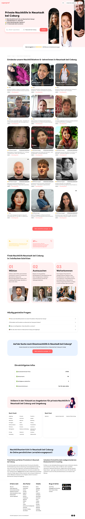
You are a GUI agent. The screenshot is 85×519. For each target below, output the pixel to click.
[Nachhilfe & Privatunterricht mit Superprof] (6, 3)
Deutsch (24, 496)
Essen (37, 499)
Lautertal (32, 426)
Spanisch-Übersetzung (71, 416)
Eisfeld (21, 424)
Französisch (25, 497)
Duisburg (38, 509)
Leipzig (31, 418)
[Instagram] (74, 515)
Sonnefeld (22, 434)
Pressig (10, 432)
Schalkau (32, 432)
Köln (37, 491)
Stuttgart (11, 422)
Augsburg (11, 416)
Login (80, 2)
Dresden (21, 416)
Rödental (22, 432)
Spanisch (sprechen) (60, 416)
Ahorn (21, 422)
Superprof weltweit (14, 491)
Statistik (25, 507)
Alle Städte (38, 510)
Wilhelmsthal (33, 434)
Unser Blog (51, 486)
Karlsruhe (22, 418)
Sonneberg (11, 434)
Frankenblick (33, 424)
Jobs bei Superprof (14, 496)
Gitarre (24, 494)
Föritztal (11, 426)
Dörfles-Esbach (12, 424)
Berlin (37, 486)
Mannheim (11, 420)
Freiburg (10, 418)
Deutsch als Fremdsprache (28, 505)
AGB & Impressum (13, 488)
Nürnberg (32, 420)
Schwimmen (25, 488)
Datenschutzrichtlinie (14, 489)
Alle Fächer (25, 510)
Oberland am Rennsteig (33, 430)
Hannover (38, 505)
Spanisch (47, 416)
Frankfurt (32, 416)
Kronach (21, 426)
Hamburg (38, 488)
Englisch (24, 493)
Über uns (11, 486)
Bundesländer (13, 494)
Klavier (24, 489)
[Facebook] (72, 515)
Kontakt (51, 491)
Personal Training (26, 509)
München (21, 420)
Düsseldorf (38, 496)
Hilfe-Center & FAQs (53, 489)
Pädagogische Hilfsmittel (54, 488)
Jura (24, 502)
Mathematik (25, 486)
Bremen (37, 502)
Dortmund (38, 497)
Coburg (31, 422)
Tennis (24, 504)
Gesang (24, 491)
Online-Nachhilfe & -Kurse (15, 493)
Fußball (24, 501)
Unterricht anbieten (71, 2)
